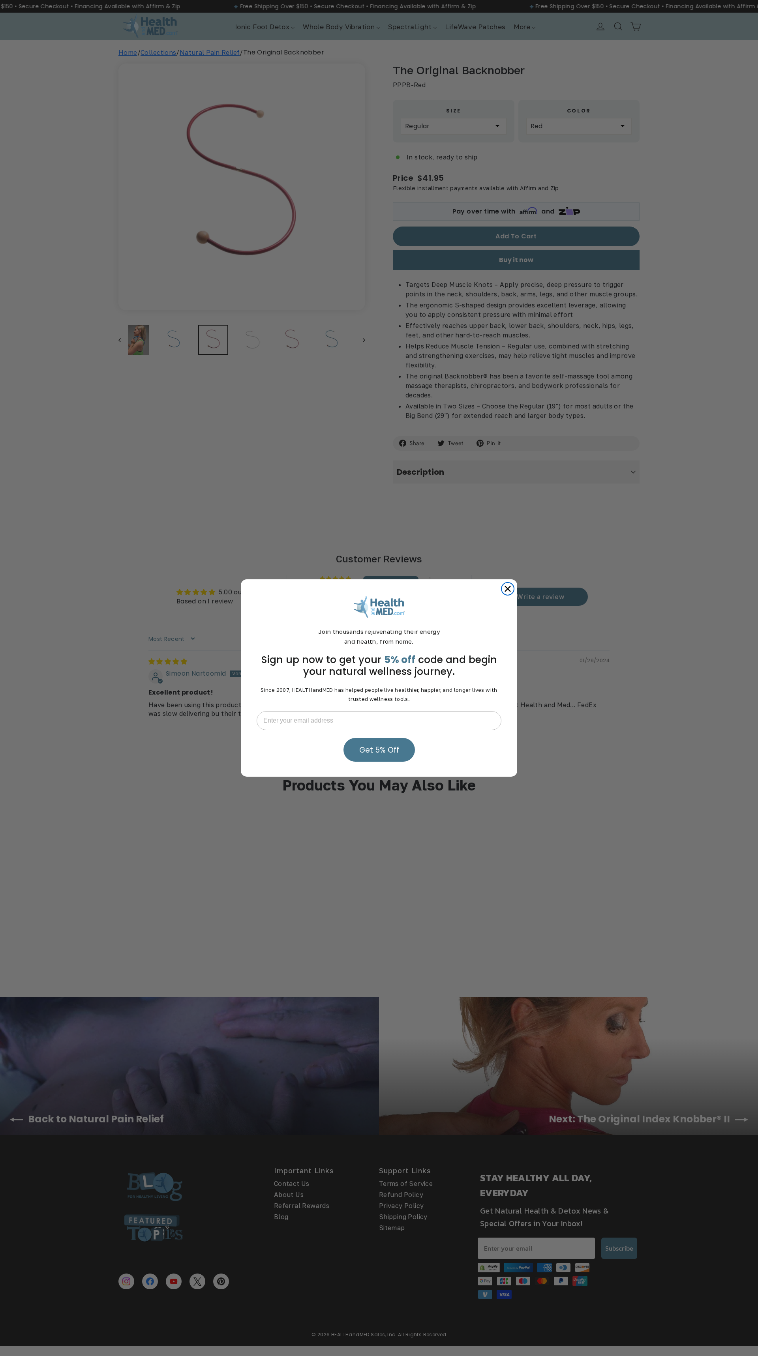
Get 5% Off (379, 750)
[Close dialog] (507, 588)
